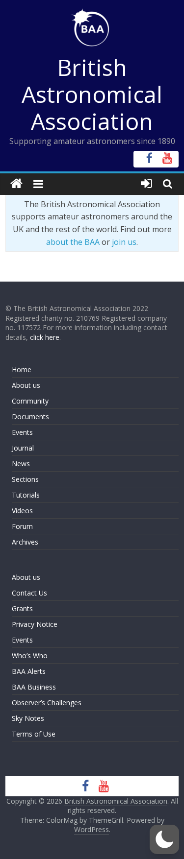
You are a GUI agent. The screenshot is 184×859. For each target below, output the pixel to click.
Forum (22, 526)
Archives (25, 542)
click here (44, 337)
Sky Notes (28, 718)
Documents (30, 416)
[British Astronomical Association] (16, 183)
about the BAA (73, 242)
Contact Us (29, 592)
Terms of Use (33, 734)
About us (26, 385)
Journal (23, 448)
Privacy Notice (34, 624)
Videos (22, 510)
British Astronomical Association (92, 94)
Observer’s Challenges (46, 702)
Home (21, 369)
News (21, 463)
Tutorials (26, 495)
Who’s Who (30, 655)
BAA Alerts (29, 671)
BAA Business (34, 687)
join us (124, 242)
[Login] (146, 183)
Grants (22, 608)
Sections (25, 479)
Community (30, 401)
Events (22, 432)
